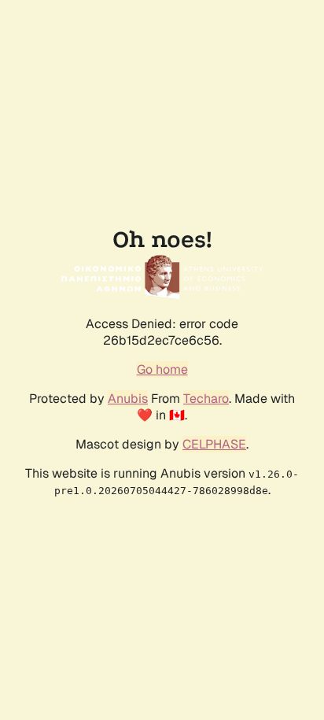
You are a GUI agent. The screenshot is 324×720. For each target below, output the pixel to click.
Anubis (128, 398)
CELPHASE (214, 444)
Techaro (206, 398)
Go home (162, 369)
